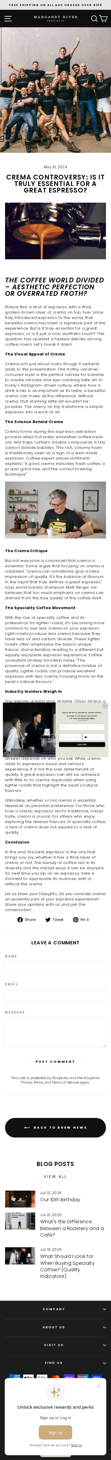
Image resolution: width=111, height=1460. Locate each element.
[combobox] (86, 737)
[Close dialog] (104, 706)
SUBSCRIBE (82, 744)
